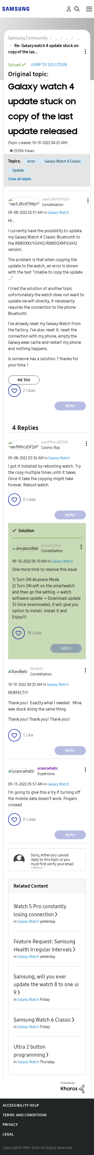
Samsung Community (28, 38)
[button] (79, 201)
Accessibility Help (21, 1105)
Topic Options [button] (76, 52)
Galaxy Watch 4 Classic (63, 161)
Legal (8, 1134)
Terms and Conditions (25, 1115)
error (31, 161)
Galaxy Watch (58, 212)
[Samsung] (15, 8)
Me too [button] (23, 380)
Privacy (10, 1124)
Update (18, 170)
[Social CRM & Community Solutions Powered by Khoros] (72, 1087)
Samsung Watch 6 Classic (42, 1020)
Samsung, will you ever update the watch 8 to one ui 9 (46, 984)
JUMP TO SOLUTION (49, 64)
